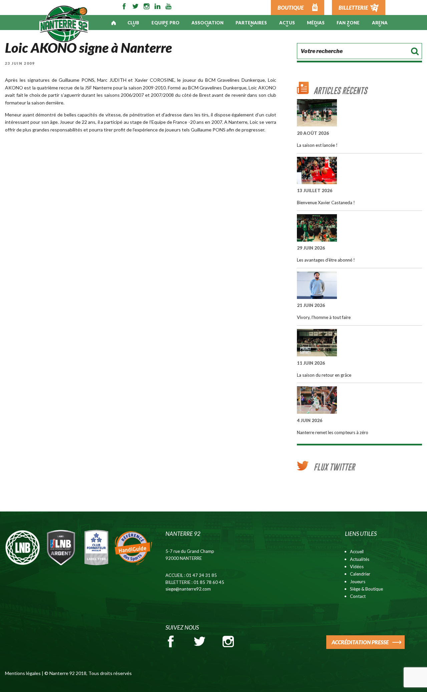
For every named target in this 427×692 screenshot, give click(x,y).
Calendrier (360, 574)
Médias (316, 22)
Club (133, 22)
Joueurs (357, 581)
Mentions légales (23, 673)
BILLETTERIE (353, 7)
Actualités (359, 559)
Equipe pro (165, 22)
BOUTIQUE (291, 7)
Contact (358, 596)
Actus (287, 22)
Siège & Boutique (366, 589)
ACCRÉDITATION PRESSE (360, 642)
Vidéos (357, 566)
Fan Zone (348, 22)
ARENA (380, 22)
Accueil (357, 551)
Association (207, 22)
